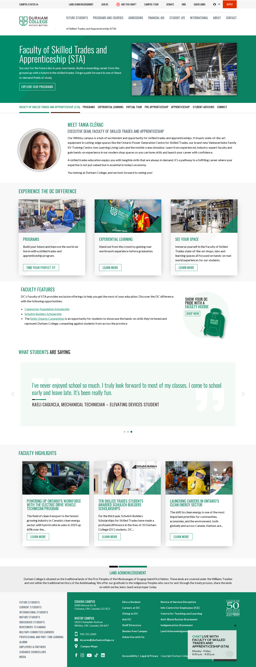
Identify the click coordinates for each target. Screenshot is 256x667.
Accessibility (130, 655)
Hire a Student (131, 601)
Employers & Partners (32, 647)
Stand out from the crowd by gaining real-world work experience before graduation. (126, 245)
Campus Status (27, 4)
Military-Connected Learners (36, 632)
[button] (13, 394)
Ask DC (104, 4)
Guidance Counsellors (32, 652)
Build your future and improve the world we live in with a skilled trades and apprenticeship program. (50, 247)
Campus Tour (151, 4)
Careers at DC (131, 607)
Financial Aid (156, 17)
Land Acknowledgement (81, 4)
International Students (33, 612)
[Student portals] (216, 4)
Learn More (110, 267)
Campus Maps (89, 646)
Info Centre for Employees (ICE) (180, 607)
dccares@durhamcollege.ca (96, 640)
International (199, 17)
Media (22, 657)
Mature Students (29, 617)
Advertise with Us (133, 637)
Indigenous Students (32, 622)
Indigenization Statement (177, 625)
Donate (170, 4)
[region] (128, 396)
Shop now (192, 313)
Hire (184, 4)
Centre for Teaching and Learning (181, 613)
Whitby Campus (84, 618)
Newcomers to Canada (32, 627)
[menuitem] (81, 4)
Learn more (38, 536)
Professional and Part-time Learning (41, 637)
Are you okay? (128, 4)
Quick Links (199, 4)
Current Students (30, 607)
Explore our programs (37, 86)
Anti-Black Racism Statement (179, 619)
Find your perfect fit (41, 267)
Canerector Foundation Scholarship (47, 309)
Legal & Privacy (149, 655)
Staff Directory (131, 625)
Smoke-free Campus (134, 631)
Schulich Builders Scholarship (43, 314)
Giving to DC (130, 613)
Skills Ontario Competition (47, 318)
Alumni (23, 642)
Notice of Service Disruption (178, 601)
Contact (231, 17)
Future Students (77, 17)
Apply (230, 4)
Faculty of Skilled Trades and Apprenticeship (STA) (49, 107)
